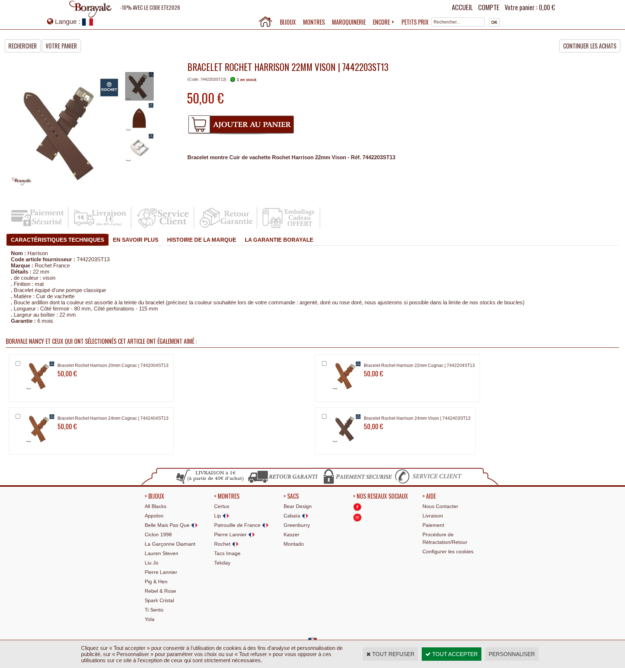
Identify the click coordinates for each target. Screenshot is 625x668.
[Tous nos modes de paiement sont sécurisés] (357, 483)
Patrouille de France (238, 525)
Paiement (433, 525)
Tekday (222, 563)
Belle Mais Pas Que (168, 525)
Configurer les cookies (447, 551)
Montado (294, 544)
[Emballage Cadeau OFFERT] (289, 227)
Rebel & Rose (160, 591)
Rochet (223, 544)
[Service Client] (163, 227)
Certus (221, 506)
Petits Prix (415, 22)
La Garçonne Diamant (170, 544)
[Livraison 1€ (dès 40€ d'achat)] (100, 227)
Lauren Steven (161, 553)
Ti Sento (154, 610)
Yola (149, 619)
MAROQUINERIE (349, 22)
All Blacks (155, 506)
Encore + (383, 22)
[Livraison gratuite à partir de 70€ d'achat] (210, 483)
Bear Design (298, 506)
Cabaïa (293, 516)
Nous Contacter (440, 506)
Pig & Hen (156, 581)
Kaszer (291, 534)
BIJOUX (288, 22)
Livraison (432, 516)
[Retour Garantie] (226, 227)
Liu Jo (151, 563)
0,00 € (547, 7)
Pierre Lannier (161, 572)
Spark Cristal (159, 600)
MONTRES (314, 22)
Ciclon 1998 (158, 534)
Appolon (154, 516)
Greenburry (297, 525)
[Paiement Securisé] (37, 227)
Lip (218, 516)
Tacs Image (227, 553)
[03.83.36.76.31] (430, 483)
